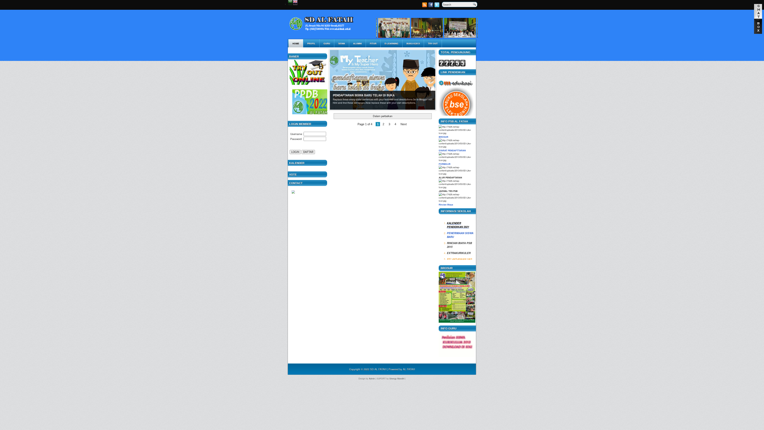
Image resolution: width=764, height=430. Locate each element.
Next (404, 124)
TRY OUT (433, 43)
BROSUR (443, 136)
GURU (327, 43)
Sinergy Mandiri (396, 378)
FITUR (373, 43)
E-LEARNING (391, 43)
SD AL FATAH (378, 369)
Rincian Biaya (446, 204)
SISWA (341, 43)
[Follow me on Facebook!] (431, 6)
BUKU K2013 (413, 43)
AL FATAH (409, 369)
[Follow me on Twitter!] (437, 6)
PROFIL (311, 43)
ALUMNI (357, 43)
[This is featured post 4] (382, 79)
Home (295, 43)
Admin (372, 378)
